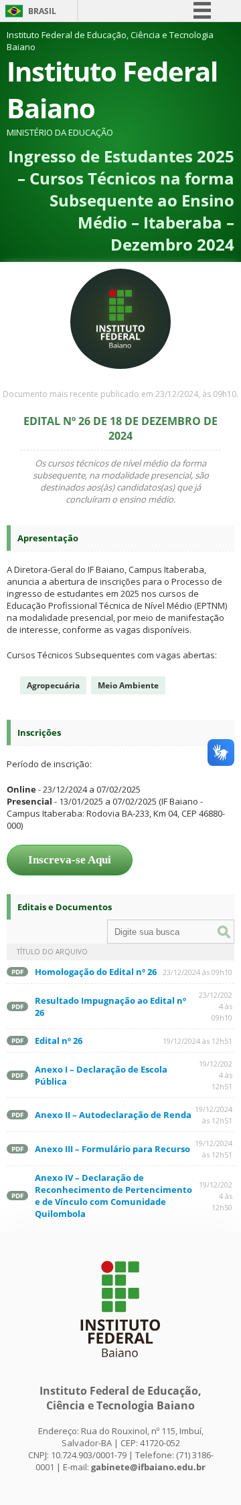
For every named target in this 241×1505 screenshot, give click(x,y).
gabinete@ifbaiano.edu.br (148, 1467)
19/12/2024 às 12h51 (197, 1041)
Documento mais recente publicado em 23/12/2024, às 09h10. (120, 394)
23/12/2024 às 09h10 (197, 972)
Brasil (42, 11)
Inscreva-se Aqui (69, 859)
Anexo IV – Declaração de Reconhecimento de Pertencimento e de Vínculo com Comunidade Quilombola (113, 1196)
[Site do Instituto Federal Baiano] (120, 1364)
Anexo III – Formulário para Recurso (112, 1149)
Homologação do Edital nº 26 (96, 972)
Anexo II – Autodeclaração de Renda (113, 1115)
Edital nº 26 (58, 1041)
